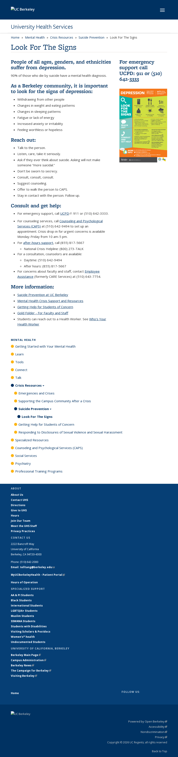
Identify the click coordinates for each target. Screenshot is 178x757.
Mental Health (35, 37)
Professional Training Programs (39, 471)
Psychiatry (23, 463)
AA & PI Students (22, 595)
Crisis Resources (61, 37)
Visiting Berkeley (24, 676)
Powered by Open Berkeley (147, 721)
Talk (18, 377)
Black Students (21, 600)
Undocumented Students (28, 642)
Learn (19, 354)
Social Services (26, 455)
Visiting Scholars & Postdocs (30, 631)
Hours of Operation (24, 582)
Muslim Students (22, 616)
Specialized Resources (32, 440)
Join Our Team (20, 521)
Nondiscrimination (154, 732)
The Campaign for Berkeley (31, 670)
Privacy (161, 737)
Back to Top (159, 751)
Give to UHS (19, 510)
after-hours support (38, 242)
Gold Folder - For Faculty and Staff (42, 313)
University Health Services (42, 27)
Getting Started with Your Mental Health (45, 346)
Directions (18, 505)
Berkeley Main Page (26, 655)
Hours (15, 515)
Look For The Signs (37, 416)
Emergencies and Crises (36, 393)
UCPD (66, 213)
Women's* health (23, 637)
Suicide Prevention (91, 37)
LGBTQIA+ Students (24, 611)
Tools (19, 362)
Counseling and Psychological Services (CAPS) (49, 448)
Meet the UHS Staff (24, 526)
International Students (27, 605)
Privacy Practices (23, 531)
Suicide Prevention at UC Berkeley (42, 295)
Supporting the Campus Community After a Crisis (54, 401)
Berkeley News (22, 665)
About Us (17, 495)
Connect (21, 370)
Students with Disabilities (29, 626)
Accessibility (158, 727)
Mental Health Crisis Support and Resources (50, 301)
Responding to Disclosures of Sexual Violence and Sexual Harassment (70, 432)
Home (15, 37)
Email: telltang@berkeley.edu (33, 567)
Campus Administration (28, 660)
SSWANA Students (23, 621)
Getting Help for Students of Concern (45, 307)
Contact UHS (19, 500)
